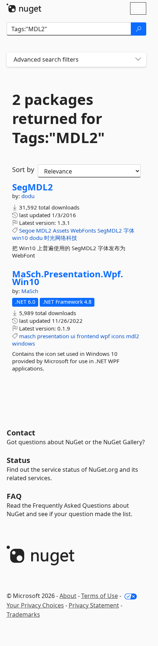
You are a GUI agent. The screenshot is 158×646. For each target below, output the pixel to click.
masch (27, 336)
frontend (88, 336)
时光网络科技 (60, 237)
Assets (61, 230)
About (68, 596)
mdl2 (132, 336)
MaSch (29, 291)
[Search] (138, 29)
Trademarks (23, 614)
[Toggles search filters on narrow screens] (138, 59)
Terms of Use (99, 596)
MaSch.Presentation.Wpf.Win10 (67, 278)
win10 (20, 237)
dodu (28, 196)
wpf (105, 336)
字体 (128, 230)
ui (73, 336)
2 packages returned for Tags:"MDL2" (58, 118)
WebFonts (83, 230)
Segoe (27, 230)
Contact (21, 433)
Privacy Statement (94, 605)
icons (118, 336)
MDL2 (43, 230)
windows (23, 343)
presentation (53, 336)
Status (18, 460)
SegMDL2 (32, 187)
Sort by (23, 169)
